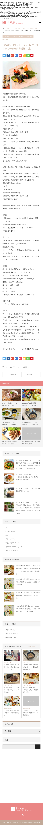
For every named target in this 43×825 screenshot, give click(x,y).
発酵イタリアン (10, 539)
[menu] (39, 22)
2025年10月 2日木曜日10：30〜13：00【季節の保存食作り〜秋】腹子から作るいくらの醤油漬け (28, 477)
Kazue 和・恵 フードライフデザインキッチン (16, 822)
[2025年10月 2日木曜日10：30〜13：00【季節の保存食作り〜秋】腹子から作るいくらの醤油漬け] (9, 479)
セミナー (7, 36)
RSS (23, 815)
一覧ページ (32, 646)
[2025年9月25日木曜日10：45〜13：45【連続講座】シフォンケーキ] (9, 493)
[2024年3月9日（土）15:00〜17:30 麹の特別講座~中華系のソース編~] (12, 374)
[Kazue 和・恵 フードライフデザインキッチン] (23, 22)
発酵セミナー (28, 36)
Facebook (20, 815)
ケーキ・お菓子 (10, 531)
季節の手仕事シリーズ (12, 543)
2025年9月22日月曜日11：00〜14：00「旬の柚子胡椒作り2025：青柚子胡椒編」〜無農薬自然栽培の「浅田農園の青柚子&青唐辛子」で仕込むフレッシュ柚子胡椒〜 (28, 507)
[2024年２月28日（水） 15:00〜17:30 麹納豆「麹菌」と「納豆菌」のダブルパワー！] (31, 374)
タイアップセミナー (18, 36)
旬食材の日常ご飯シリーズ (14, 547)
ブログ (9, 28)
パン (7, 527)
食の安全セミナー (11, 637)
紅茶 (7, 535)
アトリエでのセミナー (12, 630)
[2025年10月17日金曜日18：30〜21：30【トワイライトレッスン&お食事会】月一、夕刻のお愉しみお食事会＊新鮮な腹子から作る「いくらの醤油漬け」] (9, 465)
